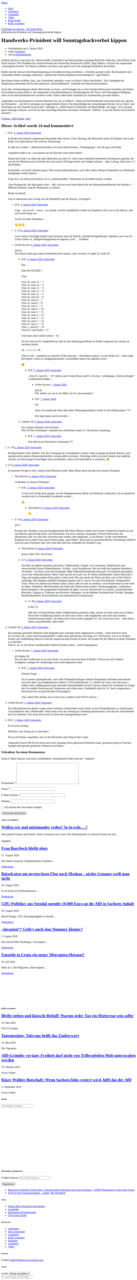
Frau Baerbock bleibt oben (24, 848)
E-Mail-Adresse (10, 795)
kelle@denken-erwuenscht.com (26, 1260)
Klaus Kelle (14, 20)
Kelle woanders (16, 23)
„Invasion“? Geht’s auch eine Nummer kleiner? (42, 929)
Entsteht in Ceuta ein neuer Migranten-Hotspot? (43, 955)
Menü (4, 2)
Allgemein (13, 1228)
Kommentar (8, 783)
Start (10, 8)
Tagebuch (13, 11)
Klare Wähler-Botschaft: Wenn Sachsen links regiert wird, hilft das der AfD (66, 1080)
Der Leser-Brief (16, 1231)
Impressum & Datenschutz (22, 1212)
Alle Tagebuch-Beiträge (14, 976)
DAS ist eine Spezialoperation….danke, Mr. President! (37, 1193)
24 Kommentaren (22, 54)
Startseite (13, 1240)
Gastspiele (13, 14)
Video (11, 17)
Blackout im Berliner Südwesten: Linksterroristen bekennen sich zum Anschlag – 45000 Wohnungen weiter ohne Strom (71, 1189)
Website (5, 801)
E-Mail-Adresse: (10, 1177)
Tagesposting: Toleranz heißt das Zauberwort (40, 1035)
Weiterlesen (7, 866)
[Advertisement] (23, 990)
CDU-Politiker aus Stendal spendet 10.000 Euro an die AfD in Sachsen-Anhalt (67, 903)
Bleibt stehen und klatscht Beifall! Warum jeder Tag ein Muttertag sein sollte (67, 1016)
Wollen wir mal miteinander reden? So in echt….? (44, 827)
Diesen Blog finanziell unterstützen (26, 1206)
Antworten (35, 132)
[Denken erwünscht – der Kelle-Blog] (21, 29)
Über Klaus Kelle (17, 1215)
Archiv (5, 1273)
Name (5, 788)
